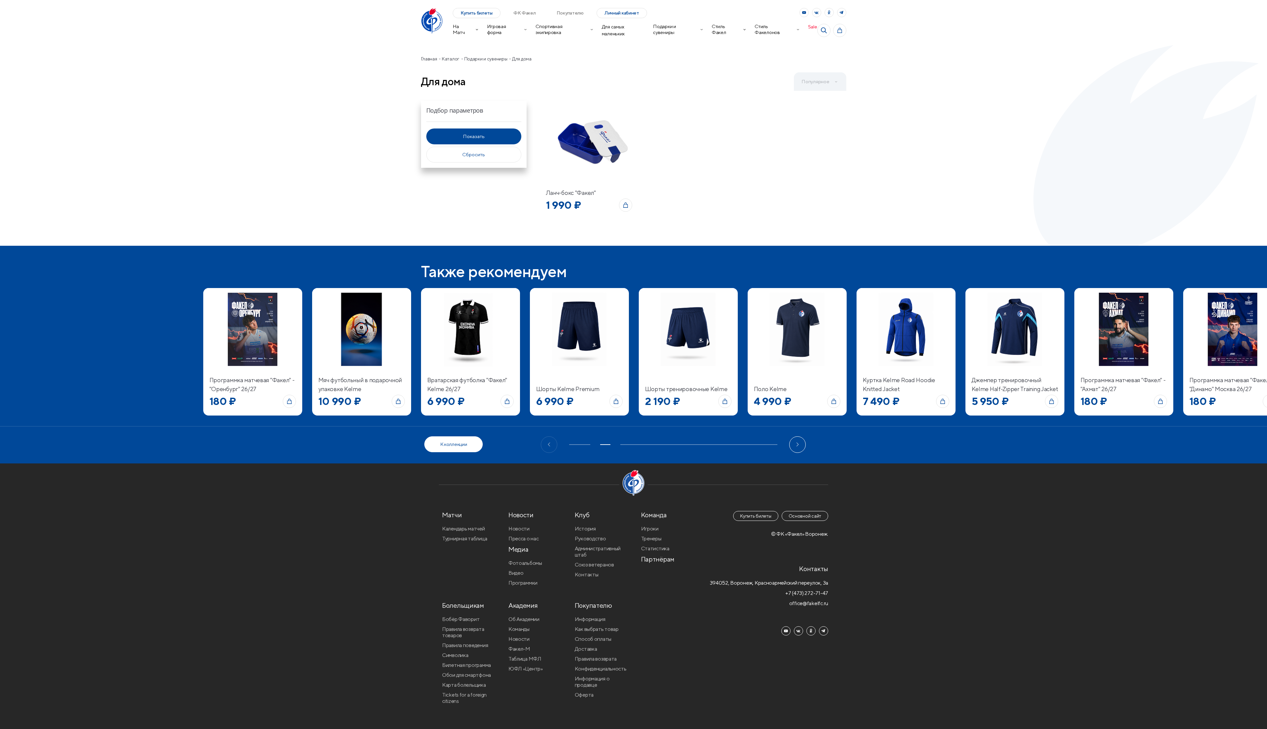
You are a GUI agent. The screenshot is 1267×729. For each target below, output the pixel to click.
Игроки (650, 529)
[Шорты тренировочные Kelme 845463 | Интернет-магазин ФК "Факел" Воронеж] (688, 329)
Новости (519, 529)
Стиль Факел (719, 29)
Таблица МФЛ (524, 659)
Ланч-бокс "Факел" (571, 192)
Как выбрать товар (597, 629)
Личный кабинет (621, 13)
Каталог (451, 58)
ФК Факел (524, 13)
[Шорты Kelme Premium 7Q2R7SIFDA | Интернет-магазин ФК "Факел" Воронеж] (579, 329)
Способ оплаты (593, 639)
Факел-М (519, 649)
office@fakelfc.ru (808, 603)
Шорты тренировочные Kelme (686, 388)
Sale (812, 26)
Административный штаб (598, 551)
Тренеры (651, 538)
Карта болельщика (464, 685)
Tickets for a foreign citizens (464, 698)
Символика (455, 655)
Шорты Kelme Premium (568, 388)
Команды (519, 629)
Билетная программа (466, 665)
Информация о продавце (592, 681)
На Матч (459, 29)
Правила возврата (596, 659)
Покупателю (570, 13)
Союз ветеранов (594, 565)
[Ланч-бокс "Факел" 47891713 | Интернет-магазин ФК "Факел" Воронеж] (589, 142)
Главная (429, 58)
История (585, 529)
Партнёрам (657, 559)
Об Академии (523, 619)
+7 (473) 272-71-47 (806, 593)
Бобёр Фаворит (460, 619)
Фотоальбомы (525, 563)
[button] (549, 444)
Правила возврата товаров (463, 632)
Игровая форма (496, 29)
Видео (516, 573)
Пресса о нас (523, 538)
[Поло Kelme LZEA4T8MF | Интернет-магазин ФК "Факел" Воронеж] (797, 329)
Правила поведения (465, 645)
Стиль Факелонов (767, 29)
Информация (590, 619)
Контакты (587, 574)
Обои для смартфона (466, 675)
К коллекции (453, 444)
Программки (522, 583)
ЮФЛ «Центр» (525, 669)
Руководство (590, 538)
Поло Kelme (770, 388)
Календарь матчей (463, 529)
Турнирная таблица (464, 538)
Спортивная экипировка (549, 29)
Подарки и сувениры (664, 29)
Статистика (655, 548)
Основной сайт (805, 516)
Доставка (586, 649)
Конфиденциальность (601, 669)
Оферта (584, 695)
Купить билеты (477, 13)
